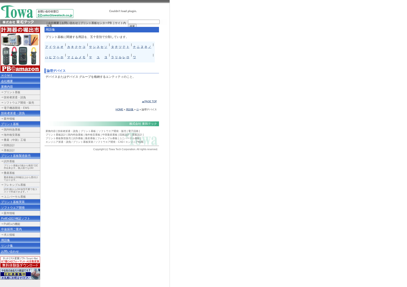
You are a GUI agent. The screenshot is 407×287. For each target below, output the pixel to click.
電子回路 (133, 131)
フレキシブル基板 (15, 184)
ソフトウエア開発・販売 (112, 131)
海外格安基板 (92, 134)
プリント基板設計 (56, 134)
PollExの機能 (12, 224)
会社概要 (53, 23)
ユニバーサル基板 (15, 196)
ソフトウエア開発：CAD (109, 141)
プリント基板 (88, 131)
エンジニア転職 (134, 141)
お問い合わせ (69, 23)
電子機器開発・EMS (16, 108)
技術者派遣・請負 (68, 131)
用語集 (130, 109)
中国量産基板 (109, 134)
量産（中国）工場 (15, 139)
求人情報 (9, 234)
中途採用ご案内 (11, 229)
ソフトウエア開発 (13, 207)
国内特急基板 (75, 134)
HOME (119, 109)
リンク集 (7, 245)
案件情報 (9, 213)
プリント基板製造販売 (16, 155)
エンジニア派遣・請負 (58, 141)
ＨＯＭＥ (7, 75)
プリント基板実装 (83, 141)
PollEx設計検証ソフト (15, 218)
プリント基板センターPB (96, 23)
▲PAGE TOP (149, 101)
